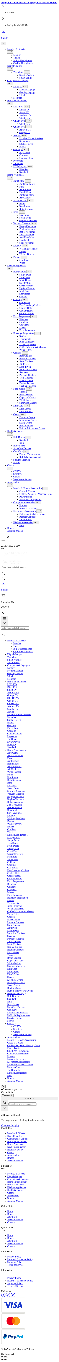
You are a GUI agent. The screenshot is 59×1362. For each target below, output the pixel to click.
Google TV (24, 118)
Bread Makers (26, 394)
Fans (21, 186)
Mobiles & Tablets (16, 49)
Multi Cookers (26, 380)
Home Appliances (15, 175)
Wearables (18, 72)
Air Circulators (26, 195)
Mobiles (17, 55)
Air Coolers (25, 197)
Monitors (17, 97)
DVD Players (20, 166)
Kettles (22, 336)
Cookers (17, 352)
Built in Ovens (26, 425)
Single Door (25, 274)
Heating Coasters (27, 386)
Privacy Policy (14, 1256)
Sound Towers (26, 144)
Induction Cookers (28, 369)
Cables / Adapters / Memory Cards (35, 494)
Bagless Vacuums (27, 229)
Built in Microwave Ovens (32, 428)
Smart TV (24, 112)
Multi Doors (25, 280)
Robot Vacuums (27, 232)
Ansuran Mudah (15, 531)
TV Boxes (18, 163)
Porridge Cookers (27, 375)
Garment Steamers (28, 220)
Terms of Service (15, 1265)
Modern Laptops (27, 89)
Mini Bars (24, 291)
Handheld (24, 240)
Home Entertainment (17, 100)
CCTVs (17, 471)
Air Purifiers (25, 189)
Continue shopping (10, 1125)
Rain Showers (26, 209)
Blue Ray (23, 169)
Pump (22, 203)
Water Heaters (20, 200)
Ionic (21, 443)
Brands (10, 528)
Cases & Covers (27, 491)
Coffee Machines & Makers (32, 347)
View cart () (7, 1095)
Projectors (18, 160)
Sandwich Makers (28, 402)
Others (10, 465)
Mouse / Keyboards (28, 508)
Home (10, 1211)
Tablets (16, 57)
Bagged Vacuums (27, 226)
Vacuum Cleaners (22, 223)
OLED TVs (19, 120)
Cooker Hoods (26, 310)
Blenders (23, 319)
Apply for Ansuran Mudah (15, 2)
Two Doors (24, 277)
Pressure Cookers (27, 358)
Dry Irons (24, 215)
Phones (17, 257)
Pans (21, 525)
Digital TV (24, 109)
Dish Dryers (25, 408)
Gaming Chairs (26, 158)
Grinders (23, 322)
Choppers (24, 325)
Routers (23, 505)
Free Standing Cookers (30, 305)
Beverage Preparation (23, 333)
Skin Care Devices (22, 448)
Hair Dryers (19, 437)
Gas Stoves (24, 302)
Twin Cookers (26, 377)
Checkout (29, 1098)
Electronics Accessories (24, 511)
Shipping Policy (15, 1262)
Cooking (17, 299)
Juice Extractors (26, 341)
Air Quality (19, 181)
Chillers (23, 296)
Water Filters (25, 350)
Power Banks (25, 496)
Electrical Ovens (27, 417)
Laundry (17, 245)
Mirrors (16, 462)
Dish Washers (26, 411)
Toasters (23, 392)
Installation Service (22, 479)
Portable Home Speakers (31, 138)
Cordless (23, 260)
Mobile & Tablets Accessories (27, 488)
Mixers (22, 327)
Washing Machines (28, 248)
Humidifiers (25, 192)
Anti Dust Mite (26, 237)
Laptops (17, 86)
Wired (22, 263)
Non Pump (24, 206)
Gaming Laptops (27, 92)
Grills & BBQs (26, 313)
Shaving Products (21, 459)
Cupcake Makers (27, 397)
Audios (17, 135)
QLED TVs (19, 126)
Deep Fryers (25, 366)
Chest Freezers (26, 285)
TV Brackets (25, 519)
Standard (23, 172)
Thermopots (25, 339)
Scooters (17, 474)
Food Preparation (21, 316)
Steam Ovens (25, 423)
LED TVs (18, 106)
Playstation (24, 152)
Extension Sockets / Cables (32, 514)
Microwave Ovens (28, 420)
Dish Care (18, 405)
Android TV (25, 115)
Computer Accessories (24, 502)
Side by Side (25, 283)
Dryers (22, 251)
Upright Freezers (27, 288)
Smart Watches (26, 75)
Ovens (16, 414)
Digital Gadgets (14, 66)
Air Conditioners (27, 184)
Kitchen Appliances (16, 265)
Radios (22, 146)
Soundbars (24, 141)
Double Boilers (26, 383)
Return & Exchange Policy (20, 1259)
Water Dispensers (27, 344)
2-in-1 (22, 95)
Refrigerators (19, 271)
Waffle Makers (26, 400)
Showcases (24, 294)
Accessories (13, 482)
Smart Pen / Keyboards (30, 499)
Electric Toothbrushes (29, 454)
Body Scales (19, 445)
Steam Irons (25, 217)
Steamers (23, 372)
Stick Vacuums (26, 242)
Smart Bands (25, 77)
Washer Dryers (26, 254)
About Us (12, 1217)
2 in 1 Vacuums (26, 234)
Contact (11, 1222)
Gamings (18, 149)
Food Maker (19, 388)
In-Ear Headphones (22, 60)
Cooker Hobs (25, 308)
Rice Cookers (25, 356)
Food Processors (27, 330)
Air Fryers (24, 364)
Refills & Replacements (30, 457)
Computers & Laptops (17, 80)
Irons (16, 212)
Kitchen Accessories (23, 522)
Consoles (23, 155)
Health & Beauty (15, 431)
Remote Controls (27, 516)
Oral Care (18, 451)
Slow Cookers (26, 361)
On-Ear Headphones (23, 63)
